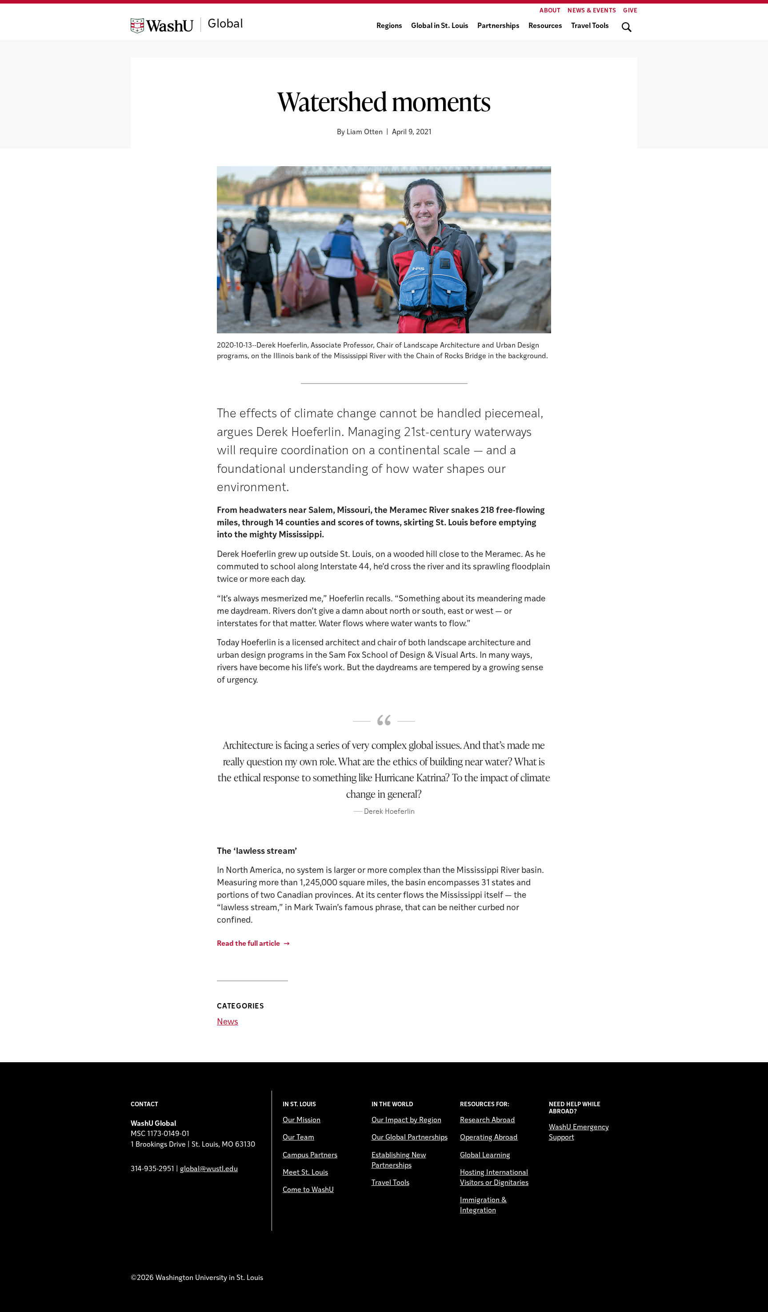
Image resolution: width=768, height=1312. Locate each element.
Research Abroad (487, 1120)
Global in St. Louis (439, 26)
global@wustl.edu (209, 1169)
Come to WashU (308, 1190)
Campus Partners (310, 1155)
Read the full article (248, 944)
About (550, 11)
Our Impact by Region (406, 1120)
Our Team (298, 1137)
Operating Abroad (489, 1137)
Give (630, 11)
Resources (545, 26)
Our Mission (301, 1120)
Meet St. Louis (305, 1172)
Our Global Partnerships (410, 1137)
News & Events (592, 11)
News (227, 1022)
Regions (389, 26)
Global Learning (485, 1155)
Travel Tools (590, 26)
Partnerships (498, 26)
